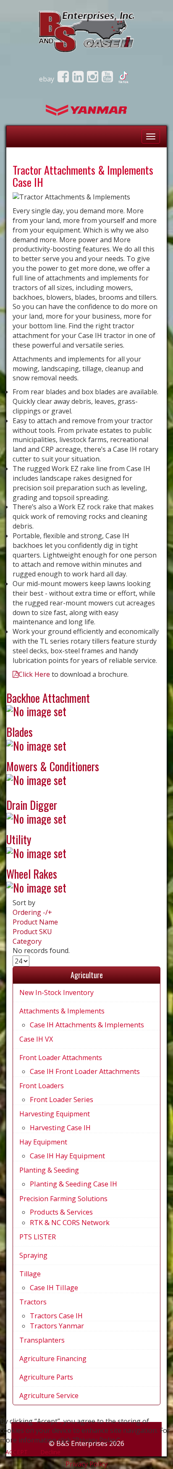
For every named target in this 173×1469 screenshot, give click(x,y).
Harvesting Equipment (54, 1113)
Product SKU (32, 931)
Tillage (30, 1273)
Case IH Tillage (54, 1287)
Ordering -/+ (32, 912)
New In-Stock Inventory (56, 992)
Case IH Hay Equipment (67, 1155)
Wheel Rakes (31, 874)
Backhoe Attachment (48, 698)
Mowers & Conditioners (52, 766)
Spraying (33, 1255)
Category (27, 941)
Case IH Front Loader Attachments (85, 1071)
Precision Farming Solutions (63, 1198)
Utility (18, 839)
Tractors (33, 1302)
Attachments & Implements (62, 1011)
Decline (50, 1452)
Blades (19, 732)
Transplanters (42, 1340)
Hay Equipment (43, 1142)
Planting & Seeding (49, 1170)
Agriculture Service (49, 1395)
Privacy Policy (86, 1464)
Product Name (35, 922)
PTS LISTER (37, 1236)
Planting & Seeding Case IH (73, 1184)
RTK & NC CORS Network (70, 1222)
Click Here (34, 674)
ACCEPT (16, 1452)
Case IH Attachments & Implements (87, 1024)
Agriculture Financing (52, 1358)
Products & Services (61, 1212)
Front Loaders (41, 1085)
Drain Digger (31, 805)
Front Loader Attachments (60, 1057)
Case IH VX (36, 1039)
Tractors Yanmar (57, 1325)
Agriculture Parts (46, 1377)
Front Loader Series (61, 1099)
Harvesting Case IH (60, 1127)
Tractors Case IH (56, 1315)
